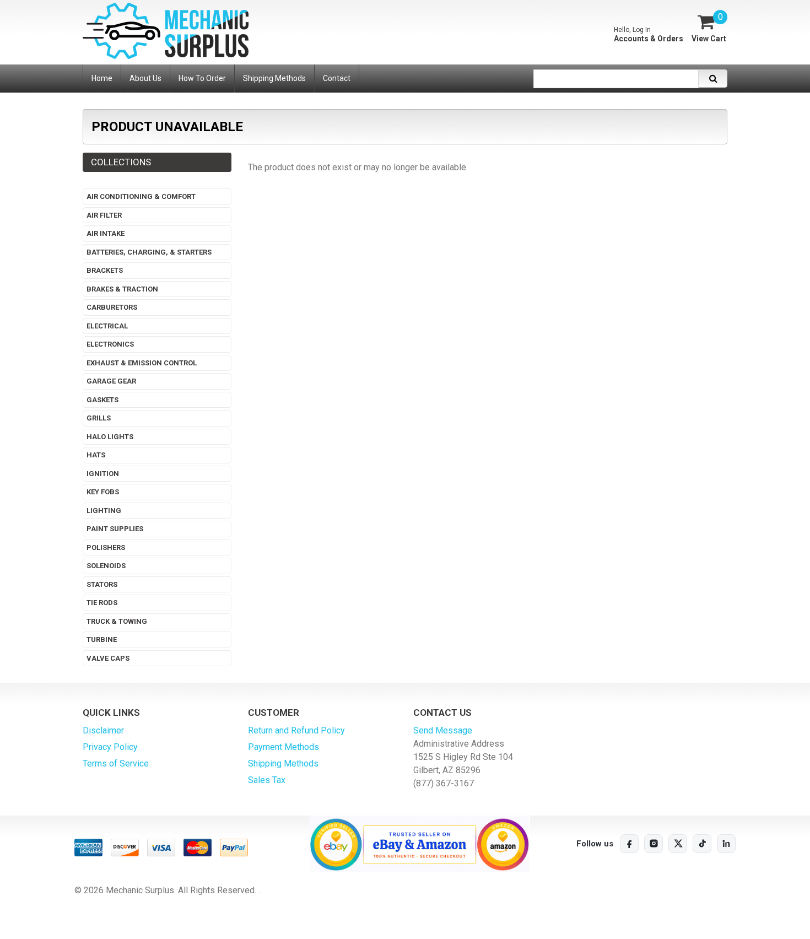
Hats (96, 455)
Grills (99, 418)
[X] (677, 843)
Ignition (103, 474)
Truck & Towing (117, 621)
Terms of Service (116, 763)
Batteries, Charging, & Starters (149, 252)
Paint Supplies (115, 529)
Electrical (107, 326)
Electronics (110, 344)
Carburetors (112, 307)
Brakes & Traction (122, 289)
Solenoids (106, 566)
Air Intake (106, 233)
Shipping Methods (283, 763)
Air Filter (104, 215)
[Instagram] (653, 843)
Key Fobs (103, 492)
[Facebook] (629, 843)
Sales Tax (266, 780)
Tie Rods (102, 602)
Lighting (104, 510)
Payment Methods (283, 747)
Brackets (105, 270)
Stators (102, 584)
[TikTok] (702, 843)
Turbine (102, 639)
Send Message (442, 730)
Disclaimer (103, 730)
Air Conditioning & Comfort (141, 196)
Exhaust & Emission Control (142, 363)
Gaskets (102, 400)
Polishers (106, 547)
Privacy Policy (110, 747)
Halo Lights (110, 437)
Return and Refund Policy (296, 730)
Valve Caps (108, 658)
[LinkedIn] (726, 843)
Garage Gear (111, 381)
